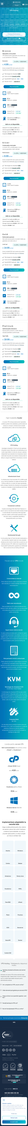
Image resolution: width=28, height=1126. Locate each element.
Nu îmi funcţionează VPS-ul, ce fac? (13, 1008)
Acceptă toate (14, 1122)
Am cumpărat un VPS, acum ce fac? (13, 984)
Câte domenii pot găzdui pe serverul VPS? (14, 990)
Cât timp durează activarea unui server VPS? (13, 970)
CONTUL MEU (17, 2)
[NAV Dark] (25, 4)
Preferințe (14, 1113)
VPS (11, 1045)
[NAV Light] (23, 4)
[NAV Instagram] (10, 1050)
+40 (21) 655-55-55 (11, 1093)
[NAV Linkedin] (14, 1050)
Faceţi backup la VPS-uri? (10, 1003)
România (16, 5)
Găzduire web (5, 1045)
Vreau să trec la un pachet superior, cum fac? (14, 996)
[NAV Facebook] (3, 1050)
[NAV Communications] (8, 3)
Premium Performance (14, 34)
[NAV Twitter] (7, 1050)
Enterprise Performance (14, 39)
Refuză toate (14, 1117)
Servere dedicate (18, 1045)
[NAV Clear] (27, 4)
